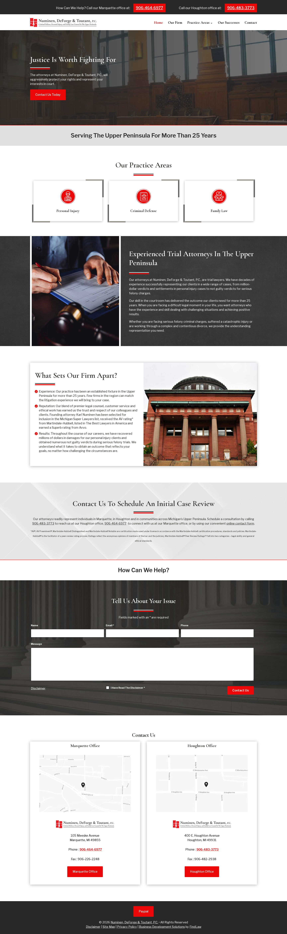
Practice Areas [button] (198, 23)
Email (110, 625)
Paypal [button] (143, 911)
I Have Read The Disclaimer (128, 687)
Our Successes (228, 23)
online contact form (240, 523)
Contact (251, 23)
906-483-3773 (240, 8)
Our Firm (175, 23)
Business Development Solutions (162, 927)
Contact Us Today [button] (47, 94)
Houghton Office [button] (202, 871)
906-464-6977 (149, 8)
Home (158, 23)
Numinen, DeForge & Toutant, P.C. (134, 922)
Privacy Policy (127, 927)
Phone (184, 625)
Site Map (109, 927)
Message (36, 644)
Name (34, 625)
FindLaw (195, 927)
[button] (283, 930)
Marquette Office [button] (85, 871)
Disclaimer (38, 688)
